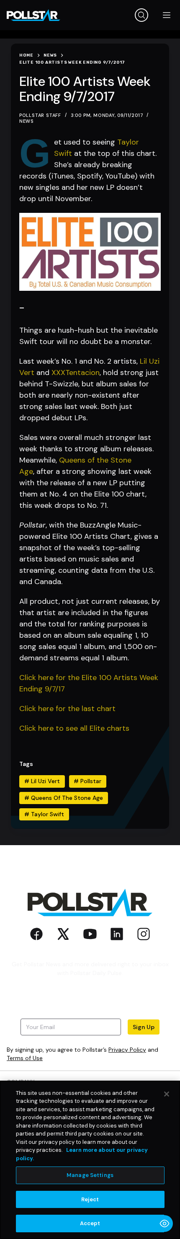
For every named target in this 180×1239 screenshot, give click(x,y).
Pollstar (87, 781)
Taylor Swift (44, 814)
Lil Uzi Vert (42, 781)
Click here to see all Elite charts (74, 728)
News (26, 121)
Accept (90, 1223)
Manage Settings (90, 1175)
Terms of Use (25, 1058)
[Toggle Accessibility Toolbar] (164, 1223)
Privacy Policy (127, 1049)
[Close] (166, 1094)
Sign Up (143, 1027)
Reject (90, 1199)
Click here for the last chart (67, 709)
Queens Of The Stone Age (63, 798)
